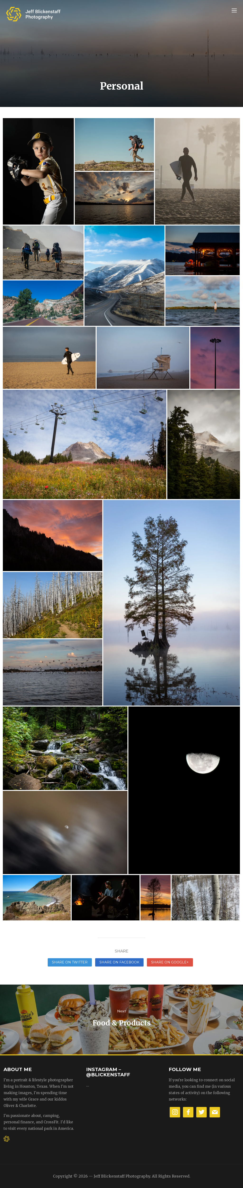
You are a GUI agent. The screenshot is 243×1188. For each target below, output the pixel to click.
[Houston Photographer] (33, 12)
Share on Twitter (70, 962)
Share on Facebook (119, 962)
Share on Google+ (170, 962)
